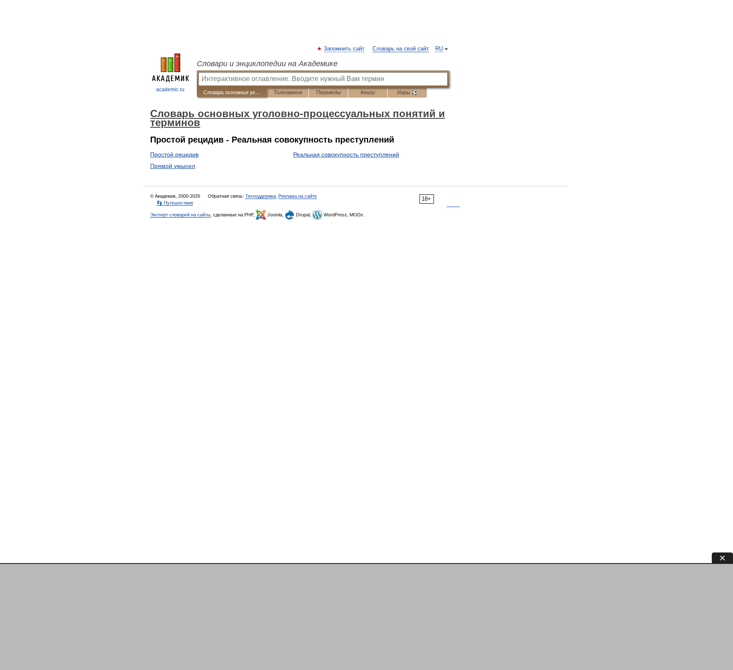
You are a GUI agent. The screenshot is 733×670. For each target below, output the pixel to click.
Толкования (288, 92)
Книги (368, 92)
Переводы (328, 92)
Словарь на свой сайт (400, 49)
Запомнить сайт (344, 49)
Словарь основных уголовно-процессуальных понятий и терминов (231, 92)
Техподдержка (260, 196)
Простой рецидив (174, 154)
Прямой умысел (172, 166)
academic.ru (170, 90)
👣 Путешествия (175, 202)
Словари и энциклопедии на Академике (267, 63)
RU (439, 49)
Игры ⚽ (407, 92)
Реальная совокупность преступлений (346, 154)
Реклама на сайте (297, 196)
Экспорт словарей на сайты (180, 214)
